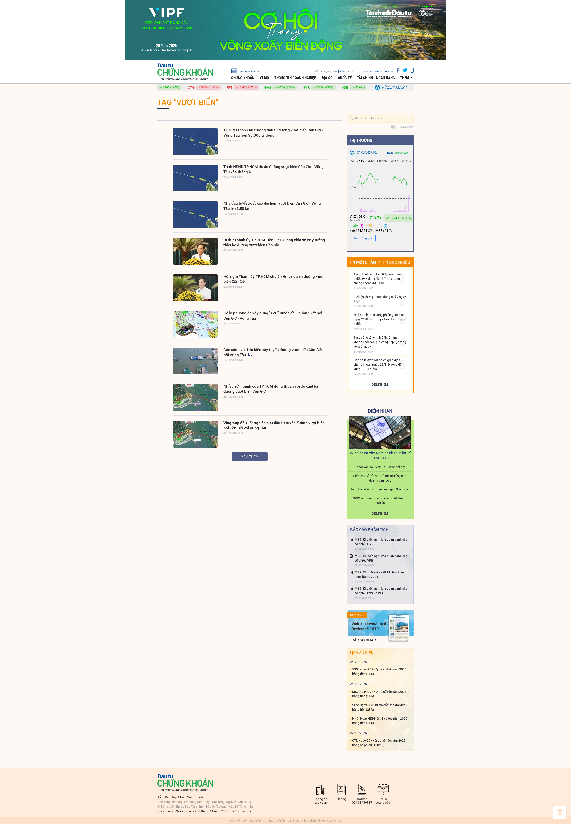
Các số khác (364, 640)
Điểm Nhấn (380, 411)
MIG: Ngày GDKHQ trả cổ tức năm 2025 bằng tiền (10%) (379, 693)
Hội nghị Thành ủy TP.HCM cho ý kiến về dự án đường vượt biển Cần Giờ (273, 279)
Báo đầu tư (347, 71)
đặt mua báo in (249, 71)
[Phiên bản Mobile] (410, 70)
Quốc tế (345, 77)
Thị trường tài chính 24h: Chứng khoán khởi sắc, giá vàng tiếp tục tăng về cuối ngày (380, 342)
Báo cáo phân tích (369, 529)
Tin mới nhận (362, 262)
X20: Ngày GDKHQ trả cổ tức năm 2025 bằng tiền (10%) (379, 671)
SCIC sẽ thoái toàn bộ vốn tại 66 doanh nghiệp (380, 500)
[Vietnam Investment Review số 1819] (399, 628)
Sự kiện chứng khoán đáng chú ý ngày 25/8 (380, 299)
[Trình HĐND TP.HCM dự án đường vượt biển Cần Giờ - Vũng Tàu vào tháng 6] (195, 178)
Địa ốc (327, 77)
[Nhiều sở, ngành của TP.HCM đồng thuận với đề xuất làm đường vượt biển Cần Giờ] (195, 397)
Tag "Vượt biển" (187, 102)
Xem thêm (250, 456)
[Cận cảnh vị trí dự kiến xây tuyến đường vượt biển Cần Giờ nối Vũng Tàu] (195, 361)
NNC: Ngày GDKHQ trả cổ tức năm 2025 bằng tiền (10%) (379, 720)
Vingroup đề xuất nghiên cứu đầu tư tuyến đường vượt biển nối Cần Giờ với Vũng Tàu (274, 425)
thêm (404, 77)
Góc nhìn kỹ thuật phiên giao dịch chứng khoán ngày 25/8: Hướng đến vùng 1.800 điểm (378, 364)
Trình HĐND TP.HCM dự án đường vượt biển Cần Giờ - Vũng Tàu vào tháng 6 (273, 169)
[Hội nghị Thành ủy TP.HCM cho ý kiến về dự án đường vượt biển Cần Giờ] (195, 287)
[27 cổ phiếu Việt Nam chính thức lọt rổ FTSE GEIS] (380, 432)
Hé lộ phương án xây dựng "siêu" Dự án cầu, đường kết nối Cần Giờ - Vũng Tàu (272, 315)
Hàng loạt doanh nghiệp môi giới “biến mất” (380, 489)
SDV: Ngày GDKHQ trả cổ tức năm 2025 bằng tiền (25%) (379, 707)
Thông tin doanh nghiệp (295, 77)
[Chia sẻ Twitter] (403, 70)
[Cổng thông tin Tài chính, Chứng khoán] (185, 72)
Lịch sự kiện (362, 652)
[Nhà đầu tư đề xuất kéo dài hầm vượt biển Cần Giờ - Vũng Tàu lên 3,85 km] (195, 214)
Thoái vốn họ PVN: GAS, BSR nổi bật (380, 467)
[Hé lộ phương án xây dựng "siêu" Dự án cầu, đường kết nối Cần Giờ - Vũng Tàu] (195, 324)
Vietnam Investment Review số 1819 (369, 626)
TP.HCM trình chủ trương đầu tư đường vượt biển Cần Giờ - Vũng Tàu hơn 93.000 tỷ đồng (273, 132)
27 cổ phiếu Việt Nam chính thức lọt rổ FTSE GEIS (380, 455)
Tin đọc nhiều (396, 262)
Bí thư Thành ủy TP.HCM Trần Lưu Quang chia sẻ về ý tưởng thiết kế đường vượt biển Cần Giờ (274, 242)
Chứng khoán (242, 77)
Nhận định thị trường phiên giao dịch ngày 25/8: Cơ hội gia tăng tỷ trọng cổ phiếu (380, 319)
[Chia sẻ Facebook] (396, 70)
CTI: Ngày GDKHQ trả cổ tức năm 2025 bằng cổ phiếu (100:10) (378, 742)
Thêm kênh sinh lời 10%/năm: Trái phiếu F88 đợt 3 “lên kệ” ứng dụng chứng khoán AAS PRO (377, 278)
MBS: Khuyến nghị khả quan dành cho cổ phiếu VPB (381, 558)
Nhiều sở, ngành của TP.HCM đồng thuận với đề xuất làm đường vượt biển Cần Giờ (272, 389)
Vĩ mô (264, 77)
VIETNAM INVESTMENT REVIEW (375, 71)
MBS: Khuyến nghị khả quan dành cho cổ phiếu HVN (381, 541)
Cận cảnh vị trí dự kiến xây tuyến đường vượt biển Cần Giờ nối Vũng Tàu (272, 352)
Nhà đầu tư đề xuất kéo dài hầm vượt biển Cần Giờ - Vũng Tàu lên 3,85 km (272, 206)
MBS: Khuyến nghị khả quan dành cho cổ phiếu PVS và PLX (381, 590)
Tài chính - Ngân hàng (376, 77)
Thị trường (360, 140)
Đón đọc (357, 614)
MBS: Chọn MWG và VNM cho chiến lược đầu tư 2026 (379, 574)
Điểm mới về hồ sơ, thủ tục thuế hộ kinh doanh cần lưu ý (380, 478)
